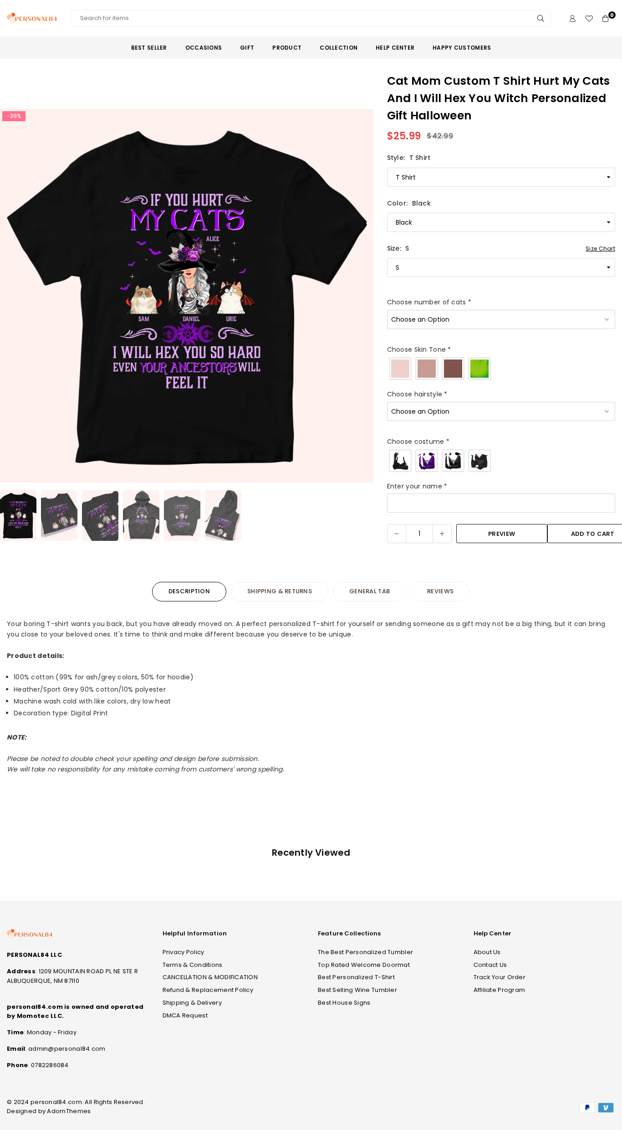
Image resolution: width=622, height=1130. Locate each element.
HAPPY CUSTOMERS (462, 47)
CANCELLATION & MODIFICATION (210, 977)
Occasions (203, 47)
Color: (409, 203)
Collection (338, 47)
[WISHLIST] (589, 18)
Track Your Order (499, 977)
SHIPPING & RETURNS (279, 591)
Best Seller (149, 47)
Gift (247, 47)
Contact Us (490, 964)
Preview (501, 533)
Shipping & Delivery (192, 1002)
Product (286, 47)
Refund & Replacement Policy (208, 990)
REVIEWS (440, 591)
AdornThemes (69, 1111)
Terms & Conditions (193, 964)
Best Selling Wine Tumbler (357, 990)
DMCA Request (185, 1015)
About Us (487, 952)
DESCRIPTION (189, 591)
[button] (360, 297)
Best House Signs (344, 1002)
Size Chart (600, 248)
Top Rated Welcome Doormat (364, 964)
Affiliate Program (499, 990)
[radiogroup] (501, 368)
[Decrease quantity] (396, 533)
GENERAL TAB (369, 591)
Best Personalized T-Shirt (356, 977)
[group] (186, 296)
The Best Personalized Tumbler (365, 952)
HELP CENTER (395, 47)
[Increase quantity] (442, 533)
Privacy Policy (183, 952)
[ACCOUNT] (573, 18)
